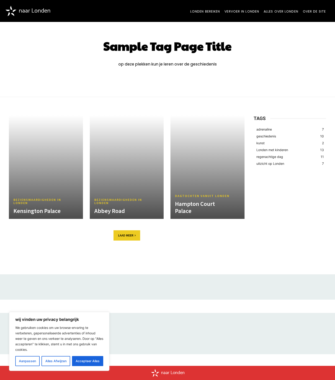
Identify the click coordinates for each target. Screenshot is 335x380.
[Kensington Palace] (46, 167)
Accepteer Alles (88, 361)
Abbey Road (109, 211)
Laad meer (125, 235)
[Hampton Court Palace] (207, 167)
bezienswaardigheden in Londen (37, 201)
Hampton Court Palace (195, 207)
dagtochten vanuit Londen (202, 195)
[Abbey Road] (127, 167)
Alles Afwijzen (56, 361)
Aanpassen (27, 361)
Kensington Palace (37, 211)
